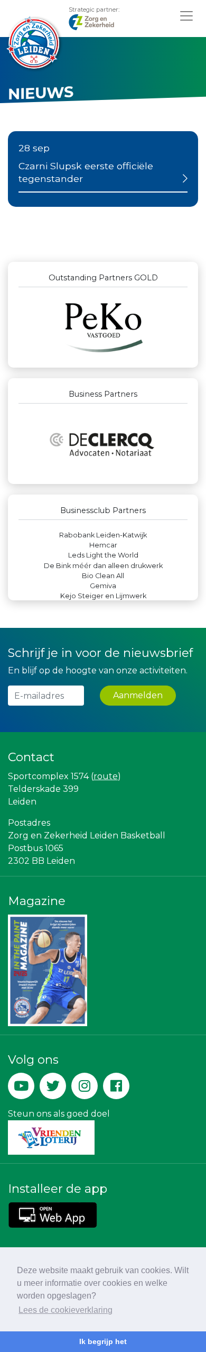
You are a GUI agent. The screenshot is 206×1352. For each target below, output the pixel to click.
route (105, 776)
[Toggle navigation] (186, 15)
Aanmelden (138, 695)
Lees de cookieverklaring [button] (65, 1309)
